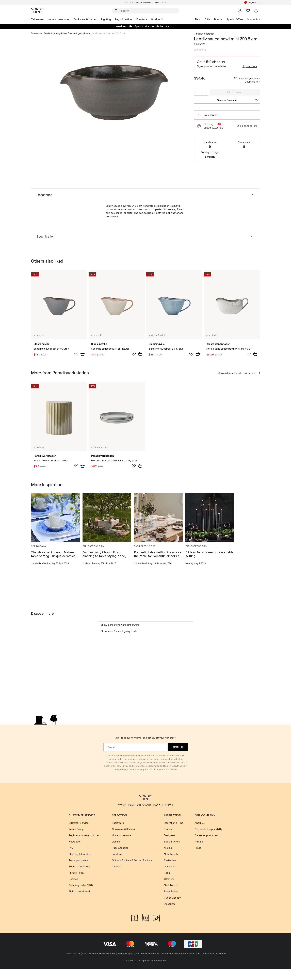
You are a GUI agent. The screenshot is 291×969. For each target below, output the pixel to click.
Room (167, 872)
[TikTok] (156, 917)
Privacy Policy (76, 872)
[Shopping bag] (256, 11)
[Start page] (37, 10)
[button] (200, 50)
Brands (218, 19)
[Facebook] (134, 917)
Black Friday (171, 891)
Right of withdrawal (79, 891)
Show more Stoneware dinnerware (120, 624)
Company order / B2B (81, 885)
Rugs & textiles (123, 19)
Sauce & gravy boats (79, 33)
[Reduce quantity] (196, 92)
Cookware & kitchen (85, 19)
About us (200, 822)
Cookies (73, 879)
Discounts (169, 903)
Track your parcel (79, 860)
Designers (169, 835)
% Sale (168, 847)
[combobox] (252, 2)
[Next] (181, 86)
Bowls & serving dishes (55, 33)
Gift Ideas (169, 879)
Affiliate (199, 841)
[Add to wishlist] (76, 354)
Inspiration (253, 19)
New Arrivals (171, 854)
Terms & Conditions (79, 866)
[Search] (116, 10)
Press (198, 847)
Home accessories (58, 19)
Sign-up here (250, 66)
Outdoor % (157, 19)
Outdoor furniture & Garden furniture (132, 860)
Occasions (170, 866)
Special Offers (235, 19)
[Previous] (42, 86)
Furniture (141, 19)
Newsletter (75, 841)
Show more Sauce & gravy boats (119, 631)
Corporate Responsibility (208, 829)
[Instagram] (145, 917)
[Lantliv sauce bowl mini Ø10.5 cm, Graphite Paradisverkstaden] (112, 86)
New (198, 19)
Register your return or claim (84, 835)
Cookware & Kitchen (123, 829)
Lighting (106, 19)
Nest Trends (171, 885)
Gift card (116, 866)
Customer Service (79, 822)
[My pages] (240, 11)
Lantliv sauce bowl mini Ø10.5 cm (108, 33)
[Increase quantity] (206, 92)
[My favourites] (248, 11)
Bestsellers (170, 860)
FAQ (71, 847)
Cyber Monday (172, 897)
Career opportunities (206, 835)
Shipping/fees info (247, 125)
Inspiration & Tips (173, 822)
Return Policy (76, 829)
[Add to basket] (82, 354)
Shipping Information (80, 854)
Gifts (207, 19)
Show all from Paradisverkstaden (236, 373)
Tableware (37, 19)
